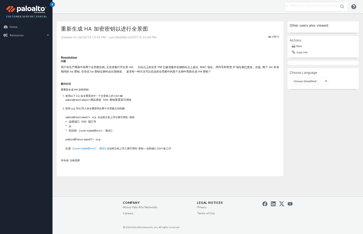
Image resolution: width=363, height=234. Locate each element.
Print (299, 46)
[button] (342, 6)
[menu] (26, 31)
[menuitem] (26, 27)
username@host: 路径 (89, 148)
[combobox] (310, 5)
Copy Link (302, 52)
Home (13, 26)
